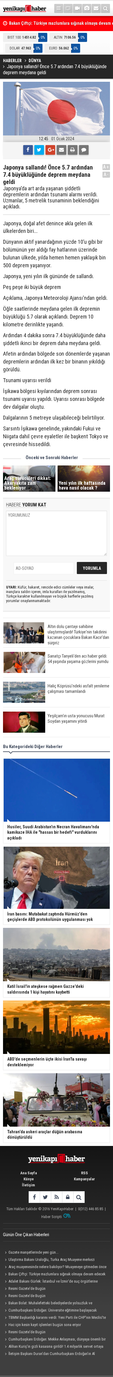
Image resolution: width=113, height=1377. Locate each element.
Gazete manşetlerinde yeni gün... (33, 1252)
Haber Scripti (51, 1216)
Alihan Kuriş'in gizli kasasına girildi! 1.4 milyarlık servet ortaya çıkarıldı (53, 1347)
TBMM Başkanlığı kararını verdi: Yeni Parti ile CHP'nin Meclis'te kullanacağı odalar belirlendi (54, 1318)
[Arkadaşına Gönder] (61, 150)
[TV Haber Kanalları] (68, 8)
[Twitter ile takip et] (45, 1197)
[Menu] (58, 8)
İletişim (28, 1185)
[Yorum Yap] (84, 150)
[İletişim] (96, 8)
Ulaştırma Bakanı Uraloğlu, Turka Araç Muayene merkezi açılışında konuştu (49, 1260)
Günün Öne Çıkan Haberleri (26, 1234)
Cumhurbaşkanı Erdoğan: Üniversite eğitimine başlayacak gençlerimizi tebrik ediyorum (50, 1311)
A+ (106, 167)
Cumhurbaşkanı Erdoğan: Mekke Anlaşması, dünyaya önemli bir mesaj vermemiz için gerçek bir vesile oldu (54, 1340)
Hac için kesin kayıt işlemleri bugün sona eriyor (44, 1324)
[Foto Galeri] (86, 8)
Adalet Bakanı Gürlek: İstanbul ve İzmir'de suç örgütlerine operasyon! (50, 1282)
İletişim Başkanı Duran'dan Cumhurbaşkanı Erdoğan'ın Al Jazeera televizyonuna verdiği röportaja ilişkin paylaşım (49, 1354)
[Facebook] (28, 150)
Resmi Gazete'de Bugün (27, 1288)
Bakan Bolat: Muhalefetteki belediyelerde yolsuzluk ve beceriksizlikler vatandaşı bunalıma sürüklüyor (47, 1304)
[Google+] (50, 150)
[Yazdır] (72, 150)
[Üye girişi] (67, 1197)
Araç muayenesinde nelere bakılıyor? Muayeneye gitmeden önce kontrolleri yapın (54, 1267)
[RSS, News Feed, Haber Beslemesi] (56, 1197)
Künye (29, 1179)
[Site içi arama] (105, 8)
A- (106, 174)
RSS (84, 1173)
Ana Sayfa (28, 1173)
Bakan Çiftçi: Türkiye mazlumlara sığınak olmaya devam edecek (56, 1274)
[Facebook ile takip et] (34, 1197)
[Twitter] (39, 150)
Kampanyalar (84, 1179)
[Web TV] (77, 8)
